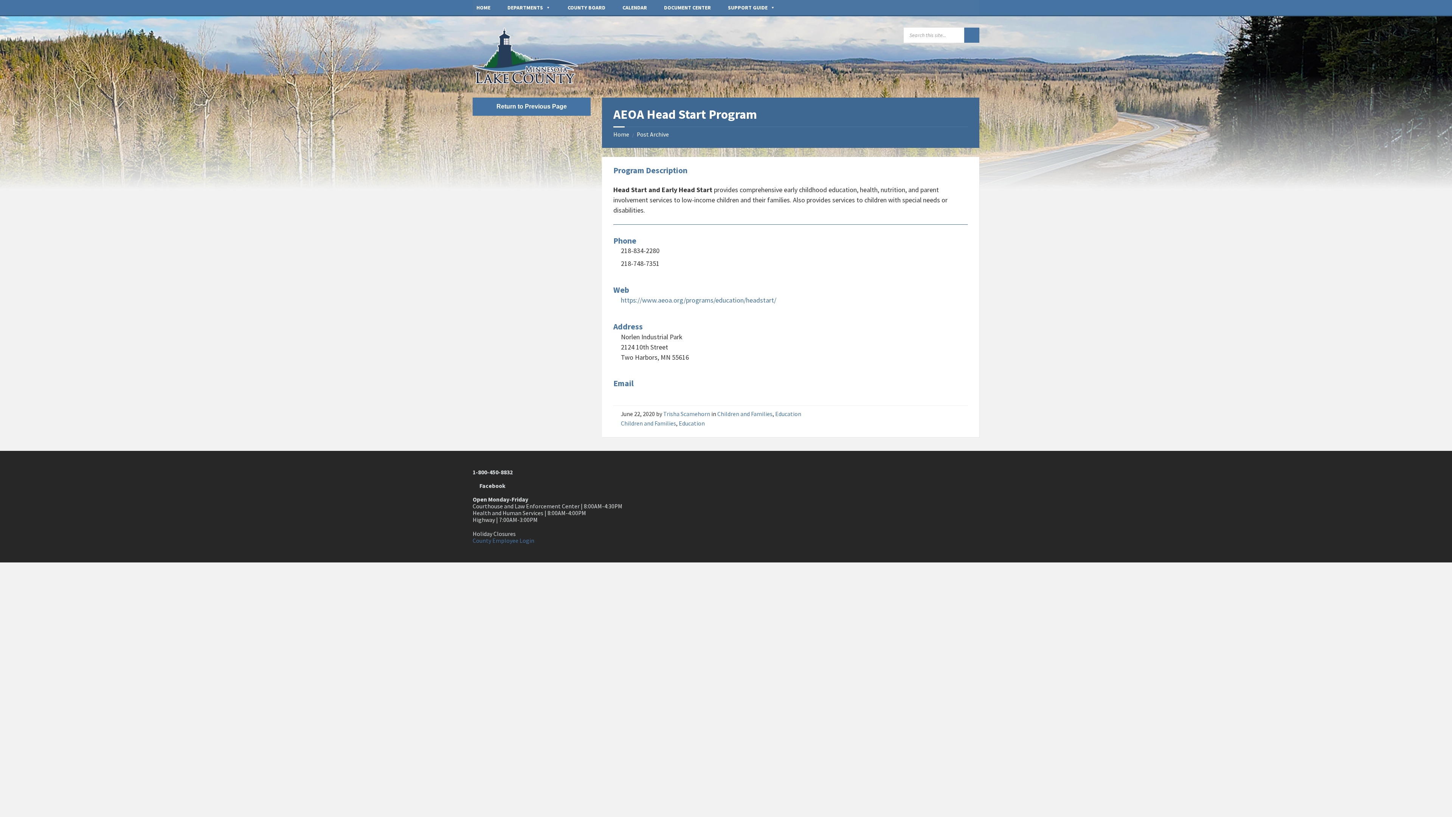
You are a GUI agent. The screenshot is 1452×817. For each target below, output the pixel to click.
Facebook (491, 485)
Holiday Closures (494, 533)
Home (483, 7)
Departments (525, 7)
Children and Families (745, 414)
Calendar (634, 7)
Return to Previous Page (531, 106)
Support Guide (748, 7)
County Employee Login (503, 540)
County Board (586, 7)
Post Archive (653, 134)
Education (788, 414)
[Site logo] (529, 82)
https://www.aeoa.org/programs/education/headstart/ (698, 300)
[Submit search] (971, 35)
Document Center (687, 7)
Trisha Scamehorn (686, 414)
